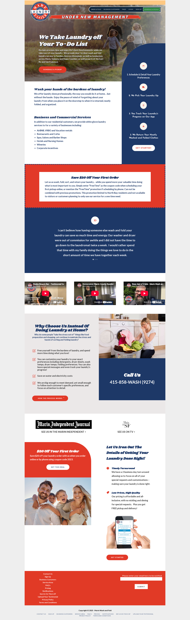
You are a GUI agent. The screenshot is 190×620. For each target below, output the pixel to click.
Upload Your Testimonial (48, 597)
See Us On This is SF (48, 594)
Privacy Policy (48, 600)
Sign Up (48, 577)
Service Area (48, 582)
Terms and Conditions (48, 602)
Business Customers (47, 579)
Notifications (48, 591)
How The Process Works (50, 398)
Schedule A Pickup (52, 69)
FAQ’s (47, 585)
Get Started (117, 557)
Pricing (48, 588)
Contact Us (47, 574)
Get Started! (143, 148)
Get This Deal (58, 467)
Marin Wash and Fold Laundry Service (40, 11)
